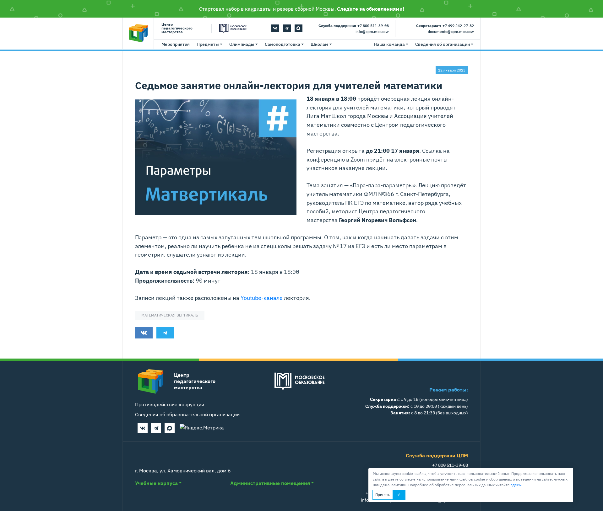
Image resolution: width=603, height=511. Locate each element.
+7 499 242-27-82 (458, 25)
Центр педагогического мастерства (177, 28)
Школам (319, 44)
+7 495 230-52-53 (383, 493)
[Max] (298, 28)
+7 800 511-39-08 (373, 25)
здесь (516, 484)
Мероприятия (175, 44)
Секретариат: (428, 25)
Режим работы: (448, 389)
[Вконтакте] (275, 28)
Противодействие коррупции (169, 404)
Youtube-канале (262, 297)
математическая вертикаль (169, 315)
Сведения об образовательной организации (187, 414)
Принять (382, 494)
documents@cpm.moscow (451, 31)
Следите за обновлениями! (370, 9)
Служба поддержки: (337, 25)
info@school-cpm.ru (381, 500)
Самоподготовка (282, 44)
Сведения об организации (442, 44)
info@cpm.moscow (372, 31)
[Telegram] (287, 28)
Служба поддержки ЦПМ (437, 455)
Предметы (208, 44)
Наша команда (389, 44)
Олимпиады (241, 44)
